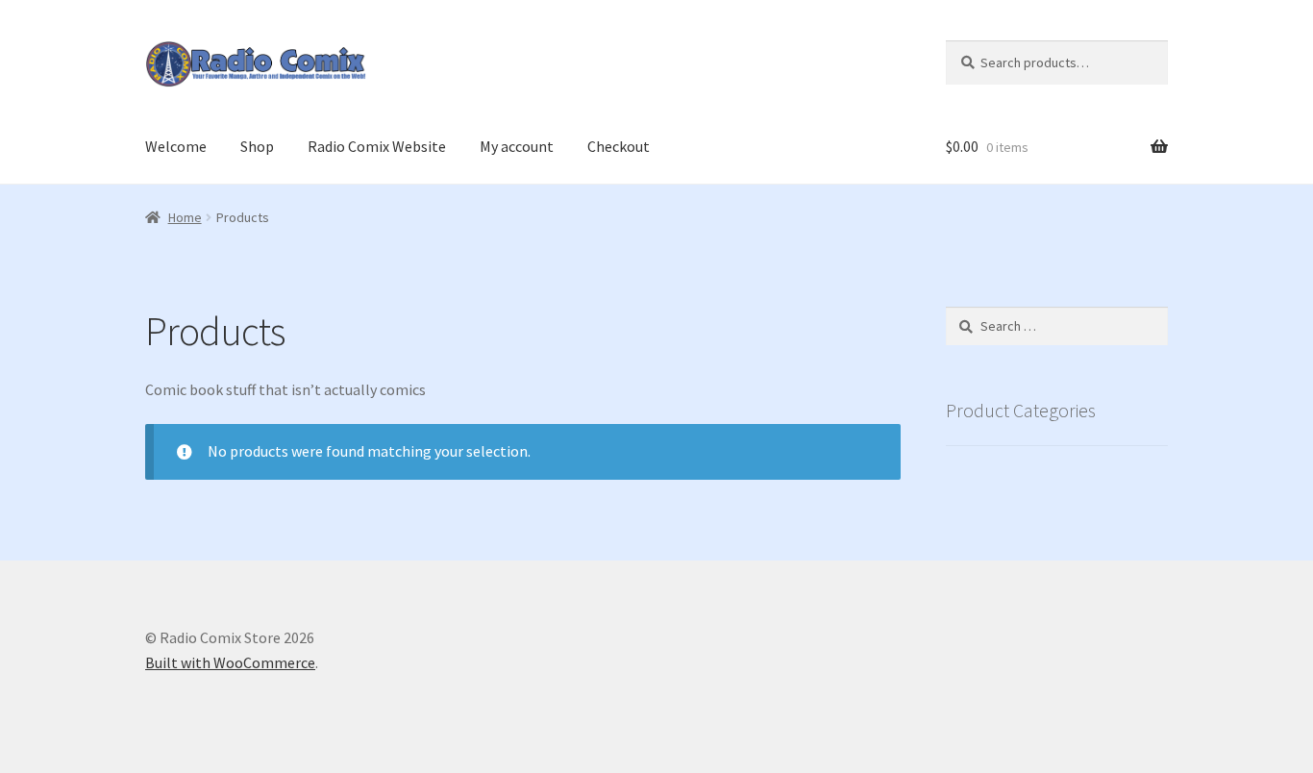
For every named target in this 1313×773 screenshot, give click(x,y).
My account (517, 146)
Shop (257, 146)
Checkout (618, 146)
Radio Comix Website (377, 146)
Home (185, 217)
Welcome (176, 146)
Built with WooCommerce (230, 662)
